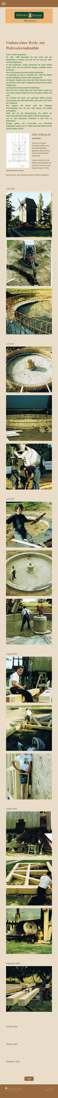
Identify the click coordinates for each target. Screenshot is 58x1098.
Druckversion (12, 1088)
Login (51, 1088)
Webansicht (49, 1090)
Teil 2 (29, 1079)
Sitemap (19, 1088)
